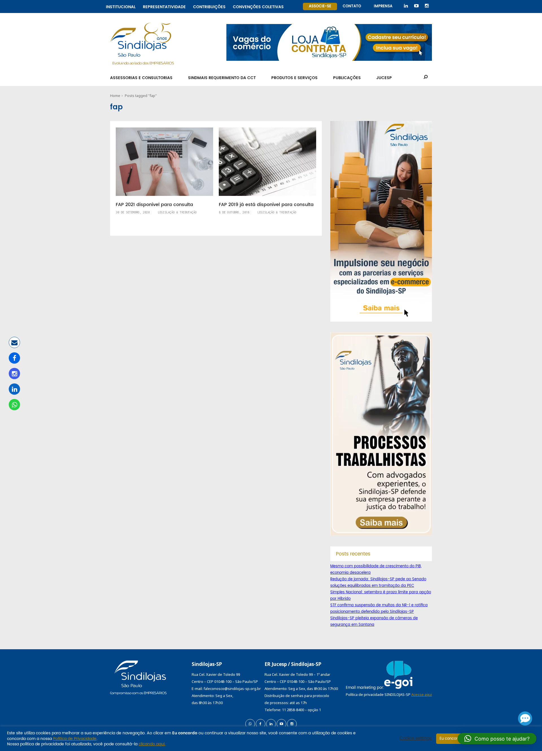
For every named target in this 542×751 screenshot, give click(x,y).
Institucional (121, 6)
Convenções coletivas (258, 6)
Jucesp (384, 78)
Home (115, 95)
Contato (352, 6)
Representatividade (164, 6)
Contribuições (209, 6)
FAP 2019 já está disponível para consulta (266, 204)
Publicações (347, 78)
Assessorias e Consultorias (141, 78)
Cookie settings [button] (416, 738)
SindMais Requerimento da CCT (222, 78)
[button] (497, 738)
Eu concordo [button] (451, 739)
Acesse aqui (421, 694)
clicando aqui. (152, 744)
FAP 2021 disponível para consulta (154, 204)
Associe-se (320, 6)
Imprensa (383, 6)
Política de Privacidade (75, 738)
